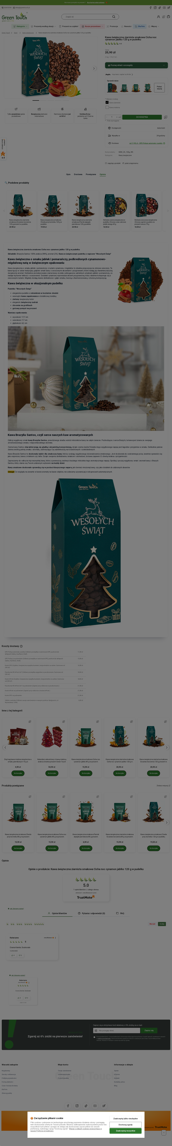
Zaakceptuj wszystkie (125, 1131)
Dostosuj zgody (125, 1125)
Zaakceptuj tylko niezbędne (125, 1119)
